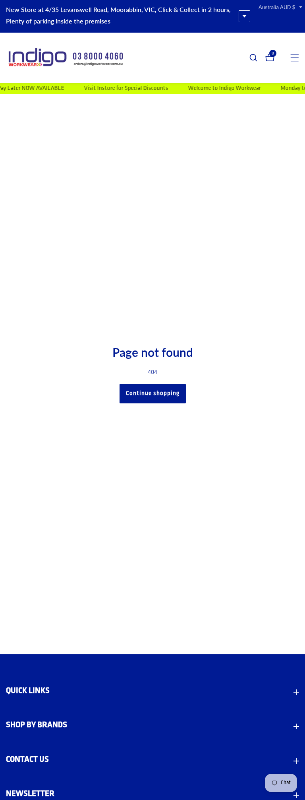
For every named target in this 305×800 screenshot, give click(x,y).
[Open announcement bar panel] (244, 16)
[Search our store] (257, 58)
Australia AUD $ (278, 7)
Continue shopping (153, 394)
